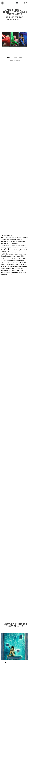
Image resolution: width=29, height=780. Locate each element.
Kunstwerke (14, 60)
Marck (4, 663)
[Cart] (24, 3)
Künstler (18, 57)
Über (9, 57)
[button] (17, 3)
